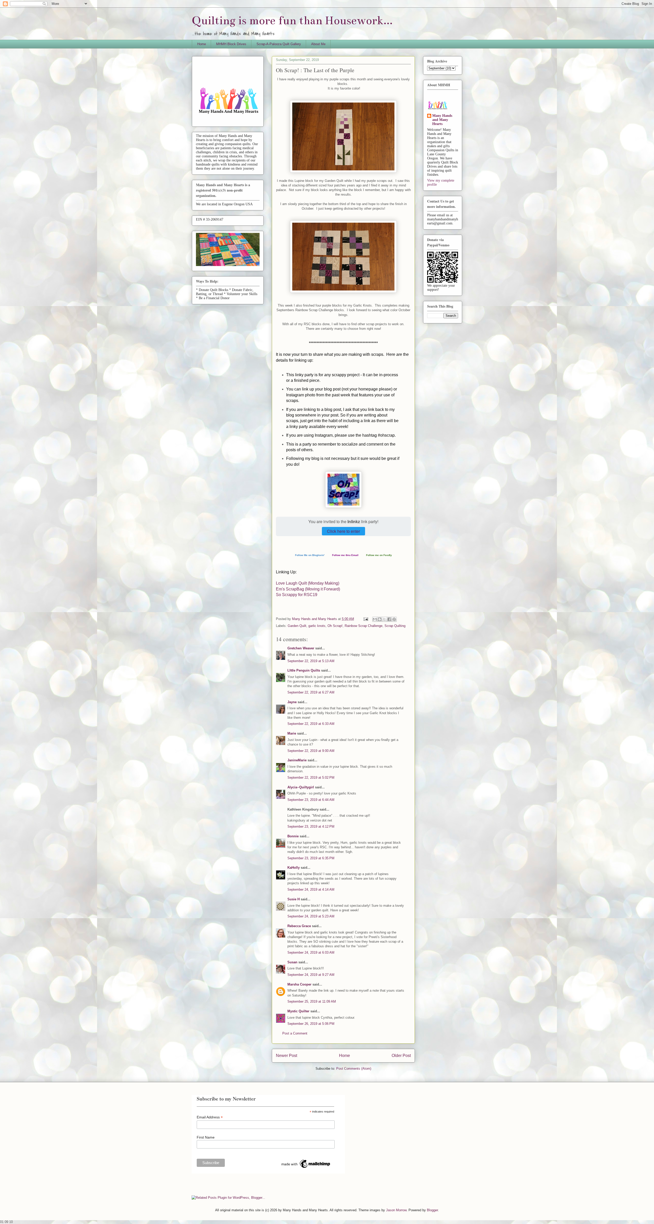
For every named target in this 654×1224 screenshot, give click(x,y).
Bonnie (293, 836)
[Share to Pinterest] (394, 619)
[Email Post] (365, 619)
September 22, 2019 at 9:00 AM (310, 751)
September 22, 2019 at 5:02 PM (310, 777)
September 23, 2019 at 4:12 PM (310, 826)
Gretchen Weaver (300, 648)
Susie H (293, 899)
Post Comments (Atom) (353, 1068)
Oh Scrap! (335, 626)
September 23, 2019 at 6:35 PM (310, 858)
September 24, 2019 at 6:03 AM (310, 952)
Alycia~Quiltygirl (300, 787)
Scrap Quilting (394, 626)
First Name (206, 1137)
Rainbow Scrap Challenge (363, 626)
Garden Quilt (297, 626)
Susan (292, 962)
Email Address (210, 1117)
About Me (318, 44)
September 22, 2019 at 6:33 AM (310, 724)
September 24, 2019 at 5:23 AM (310, 916)
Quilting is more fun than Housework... (292, 20)
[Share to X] (384, 619)
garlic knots (316, 626)
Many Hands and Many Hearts (442, 120)
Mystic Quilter (298, 1011)
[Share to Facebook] (389, 619)
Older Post (401, 1055)
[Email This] (374, 619)
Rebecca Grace (299, 926)
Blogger (432, 1210)
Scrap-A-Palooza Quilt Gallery (278, 44)
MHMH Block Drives (231, 44)
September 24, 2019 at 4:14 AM (310, 889)
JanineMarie (297, 760)
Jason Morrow (396, 1210)
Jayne (292, 702)
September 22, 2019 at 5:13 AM (310, 661)
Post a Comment (294, 1033)
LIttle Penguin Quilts (303, 670)
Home (201, 44)
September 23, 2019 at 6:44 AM (310, 800)
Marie (291, 733)
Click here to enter (343, 531)
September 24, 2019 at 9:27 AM (310, 975)
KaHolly (293, 867)
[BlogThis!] (379, 619)
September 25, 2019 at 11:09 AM (311, 1001)
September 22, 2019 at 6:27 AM (310, 692)
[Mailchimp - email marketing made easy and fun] (306, 1168)
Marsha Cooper (299, 984)
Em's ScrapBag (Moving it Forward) (308, 589)
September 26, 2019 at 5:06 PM (310, 1024)
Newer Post (286, 1055)
